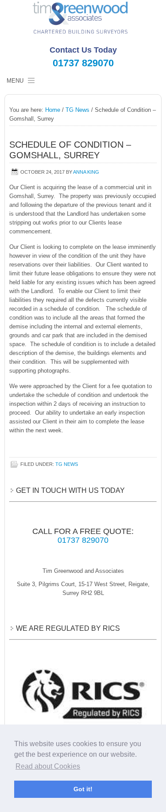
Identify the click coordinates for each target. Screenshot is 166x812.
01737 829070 (83, 63)
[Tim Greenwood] (83, 18)
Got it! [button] (83, 789)
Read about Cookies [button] (47, 766)
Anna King (86, 172)
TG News (66, 464)
